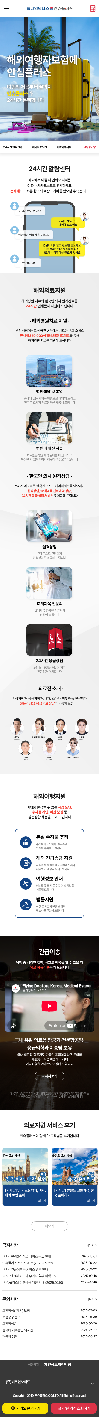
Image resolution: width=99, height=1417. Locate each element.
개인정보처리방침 (57, 1364)
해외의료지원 (39, 147)
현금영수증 (9, 1337)
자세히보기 (49, 1076)
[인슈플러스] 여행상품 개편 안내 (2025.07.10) (32, 1282)
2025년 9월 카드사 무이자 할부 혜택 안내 (29, 1276)
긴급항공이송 (88, 147)
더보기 (49, 1226)
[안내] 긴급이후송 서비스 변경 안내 (25, 1270)
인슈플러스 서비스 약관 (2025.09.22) (27, 1263)
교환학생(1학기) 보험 (16, 1311)
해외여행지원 (64, 147)
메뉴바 (6, 8)
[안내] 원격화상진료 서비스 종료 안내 (26, 1256)
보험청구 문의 (11, 1317)
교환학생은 (9, 1324)
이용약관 (33, 1364)
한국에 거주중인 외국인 (17, 1330)
